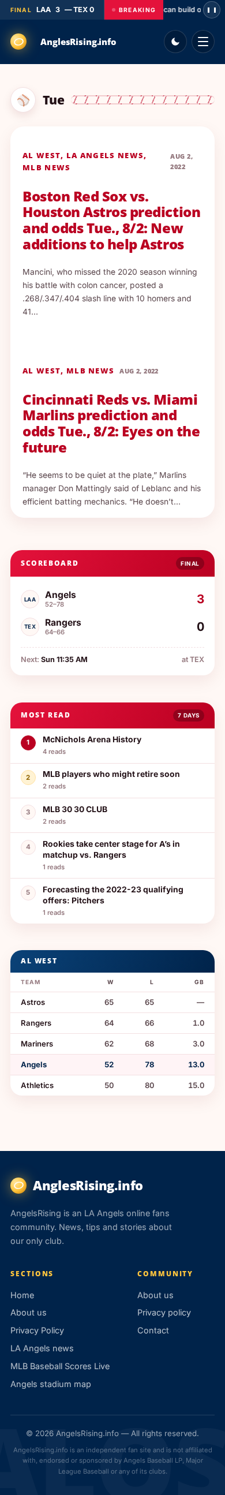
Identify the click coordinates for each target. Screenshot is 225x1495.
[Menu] (203, 41)
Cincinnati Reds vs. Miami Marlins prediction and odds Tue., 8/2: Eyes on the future (111, 423)
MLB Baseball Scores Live (60, 1366)
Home (22, 1295)
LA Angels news (105, 155)
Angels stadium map (50, 1384)
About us (28, 1312)
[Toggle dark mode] (175, 41)
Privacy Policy (37, 1330)
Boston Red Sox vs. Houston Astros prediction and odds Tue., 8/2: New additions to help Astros (111, 220)
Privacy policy (164, 1312)
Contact (153, 1330)
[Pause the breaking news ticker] (211, 9)
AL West (41, 155)
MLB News (46, 167)
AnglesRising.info (78, 41)
